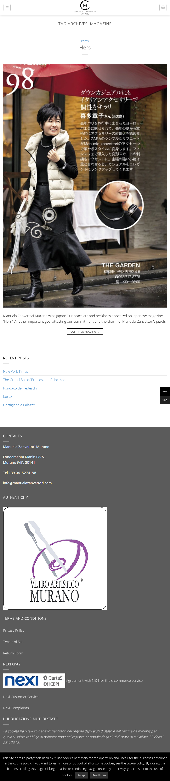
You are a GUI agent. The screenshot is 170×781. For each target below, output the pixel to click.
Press (85, 41)
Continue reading (85, 331)
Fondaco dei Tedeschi (20, 388)
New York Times (15, 371)
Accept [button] (82, 775)
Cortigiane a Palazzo (19, 404)
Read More (99, 775)
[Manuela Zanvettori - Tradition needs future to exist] (85, 7)
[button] (7, 7)
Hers (85, 47)
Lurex (7, 396)
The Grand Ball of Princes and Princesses (35, 379)
